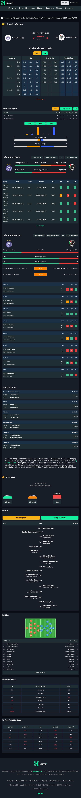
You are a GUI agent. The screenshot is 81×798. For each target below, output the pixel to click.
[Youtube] (42, 793)
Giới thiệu (44, 781)
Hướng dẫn (10, 781)
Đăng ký (65, 3)
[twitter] (39, 793)
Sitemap (71, 781)
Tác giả (65, 781)
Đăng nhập (74, 3)
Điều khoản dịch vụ (34, 781)
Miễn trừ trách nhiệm (55, 781)
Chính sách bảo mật (21, 781)
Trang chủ (7, 18)
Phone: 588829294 (40, 789)
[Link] (7, 3)
